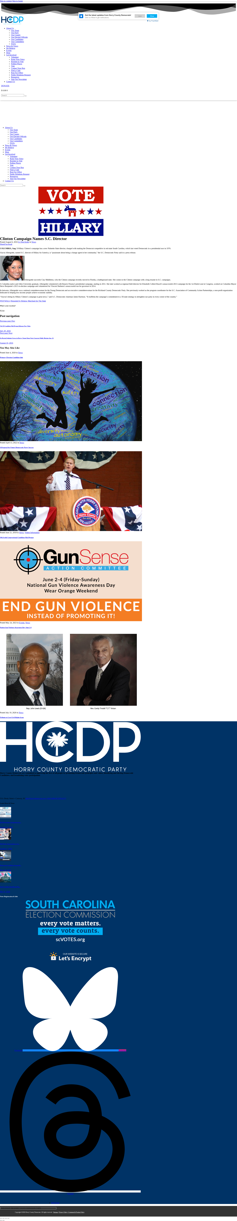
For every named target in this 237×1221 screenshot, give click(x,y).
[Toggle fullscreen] (3, 1218)
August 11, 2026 (6, 827)
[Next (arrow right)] (3, 1220)
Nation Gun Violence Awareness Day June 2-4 (15, 627)
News (33, 242)
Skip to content (6, 1)
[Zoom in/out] (1, 1218)
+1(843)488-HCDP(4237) (56, 798)
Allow (152, 16)
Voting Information (32, 533)
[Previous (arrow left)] (1, 1220)
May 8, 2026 (5, 892)
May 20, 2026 (5, 870)
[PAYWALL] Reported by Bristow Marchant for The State (23, 301)
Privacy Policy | (63, 1212)
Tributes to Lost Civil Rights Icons (12, 717)
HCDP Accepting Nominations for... (10, 822)
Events (21, 623)
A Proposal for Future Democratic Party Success (17, 447)
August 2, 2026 (6, 849)
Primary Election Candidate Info (11, 357)
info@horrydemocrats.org (35, 798)
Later (140, 16)
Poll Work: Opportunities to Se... (10, 844)
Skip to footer (17, 1)
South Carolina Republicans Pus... (10, 887)
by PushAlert (153, 21)
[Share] (6, 1218)
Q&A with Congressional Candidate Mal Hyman (17, 537)
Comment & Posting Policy (76, 1212)
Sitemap (55, 1212)
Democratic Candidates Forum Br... (10, 865)
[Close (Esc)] (8, 1218)
